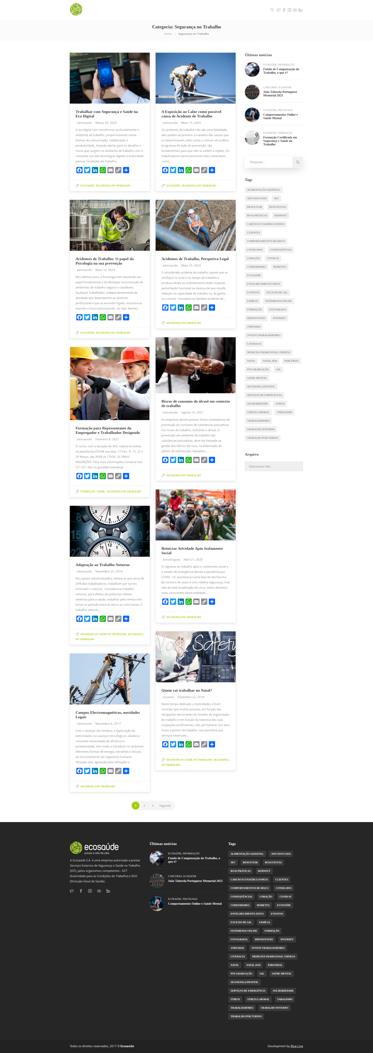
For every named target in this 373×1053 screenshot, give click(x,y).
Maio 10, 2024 (191, 123)
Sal (278, 369)
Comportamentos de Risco (266, 241)
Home (168, 34)
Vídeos (225, 9)
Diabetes (279, 266)
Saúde (101, 491)
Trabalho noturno (261, 429)
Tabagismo (284, 412)
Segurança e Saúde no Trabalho (103, 634)
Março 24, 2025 (106, 123)
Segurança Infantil (261, 386)
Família (252, 301)
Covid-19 (273, 258)
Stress (280, 403)
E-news (211, 9)
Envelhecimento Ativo (263, 283)
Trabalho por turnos (262, 437)
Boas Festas (277, 206)
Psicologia (285, 110)
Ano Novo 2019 (257, 198)
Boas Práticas (257, 215)
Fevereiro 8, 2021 (107, 439)
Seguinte (165, 805)
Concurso (270, 87)
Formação (87, 491)
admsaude (85, 123)
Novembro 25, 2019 (109, 571)
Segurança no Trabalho (113, 185)
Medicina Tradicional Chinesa (268, 352)
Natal (251, 360)
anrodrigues (172, 559)
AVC (276, 198)
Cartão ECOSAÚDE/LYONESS (265, 224)
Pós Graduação (258, 369)
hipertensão (256, 318)
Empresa (181, 9)
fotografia (277, 309)
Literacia (254, 343)
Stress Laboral (258, 412)
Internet (279, 318)
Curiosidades (256, 266)
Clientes (253, 232)
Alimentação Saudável (263, 189)
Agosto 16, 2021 (192, 412)
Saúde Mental (257, 378)
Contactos (259, 9)
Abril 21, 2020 (193, 559)
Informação (286, 64)
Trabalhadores (258, 420)
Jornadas (254, 326)
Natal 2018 (270, 360)
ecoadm (169, 697)
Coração (253, 258)
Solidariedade (257, 403)
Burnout (281, 215)
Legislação (241, 9)
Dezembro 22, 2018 (191, 697)
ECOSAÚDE (254, 275)
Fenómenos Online (278, 301)
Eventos (253, 292)
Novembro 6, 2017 (108, 723)
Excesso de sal (277, 292)
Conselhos (255, 249)
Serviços (196, 9)
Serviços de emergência (264, 395)
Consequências (281, 249)
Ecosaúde (87, 185)
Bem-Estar (254, 206)
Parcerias (291, 360)
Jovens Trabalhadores (263, 335)
